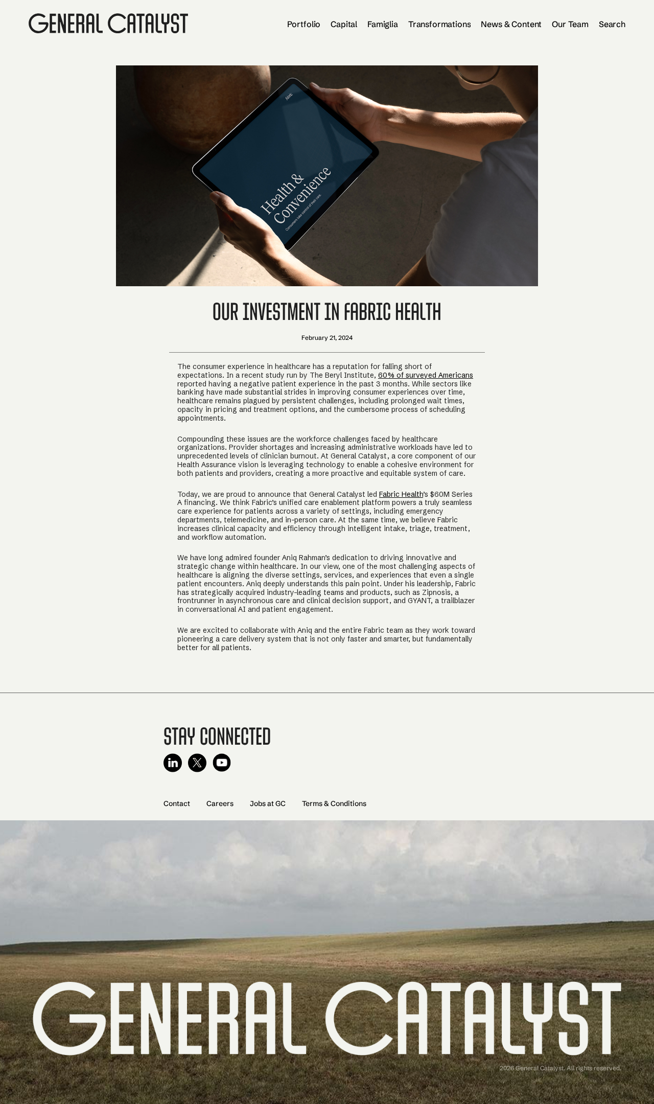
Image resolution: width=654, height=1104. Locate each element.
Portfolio (304, 24)
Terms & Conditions (334, 803)
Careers (219, 803)
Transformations (439, 24)
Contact (177, 803)
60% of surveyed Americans (425, 375)
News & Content (511, 24)
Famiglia (382, 24)
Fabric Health (401, 494)
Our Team (570, 24)
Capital (344, 24)
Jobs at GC (268, 803)
